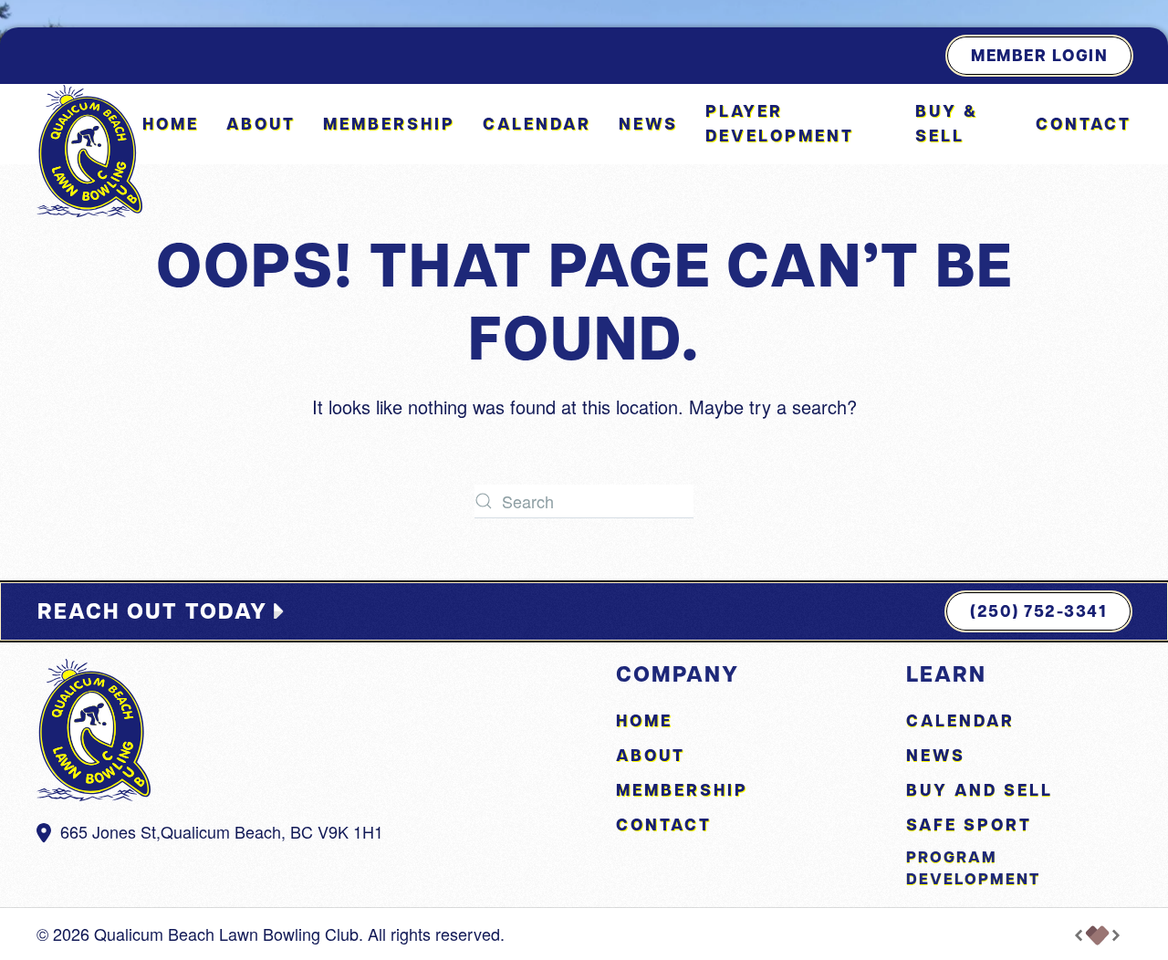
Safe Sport (969, 824)
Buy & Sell (946, 123)
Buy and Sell (979, 789)
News (648, 123)
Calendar (537, 123)
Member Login (1039, 55)
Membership (389, 123)
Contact (1084, 123)
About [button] (261, 123)
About (650, 755)
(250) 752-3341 (1038, 611)
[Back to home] (89, 151)
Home (170, 123)
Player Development (779, 123)
